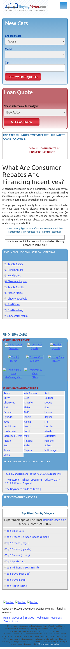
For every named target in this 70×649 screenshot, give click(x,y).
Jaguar (48, 417)
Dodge (48, 402)
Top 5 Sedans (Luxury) (17, 555)
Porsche (49, 440)
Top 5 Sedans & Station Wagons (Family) (27, 537)
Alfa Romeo (30, 393)
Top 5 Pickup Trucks (16, 586)
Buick (27, 397)
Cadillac (49, 397)
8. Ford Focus (12, 304)
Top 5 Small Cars (14, 530)
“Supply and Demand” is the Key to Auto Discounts (33, 473)
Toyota (28, 450)
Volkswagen (51, 450)
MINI (26, 435)
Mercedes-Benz (13, 435)
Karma (27, 421)
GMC (26, 412)
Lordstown (10, 431)
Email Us (29, 617)
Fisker (27, 407)
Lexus (27, 426)
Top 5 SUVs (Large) (15, 579)
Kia (46, 421)
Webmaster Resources (49, 617)
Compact (13, 348)
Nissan (7, 440)
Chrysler (29, 402)
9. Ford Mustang (14, 310)
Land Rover (10, 426)
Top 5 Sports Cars (15, 561)
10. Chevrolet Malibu (16, 316)
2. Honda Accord (14, 269)
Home (6, 617)
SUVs (35, 377)
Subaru (48, 445)
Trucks (13, 361)
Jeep (6, 421)
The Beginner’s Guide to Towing (23, 489)
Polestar (28, 440)
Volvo (7, 455)
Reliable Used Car (54, 519)
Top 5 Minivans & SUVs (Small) (22, 567)
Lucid (27, 431)
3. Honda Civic (13, 275)
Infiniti (27, 417)
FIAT (6, 407)
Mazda (48, 431)
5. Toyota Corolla (14, 287)
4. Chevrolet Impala (16, 281)
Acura (7, 393)
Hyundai (8, 417)
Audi (47, 393)
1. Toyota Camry (14, 264)
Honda (48, 412)
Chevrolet (9, 402)
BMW (7, 397)
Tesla (7, 450)
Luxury (56, 361)
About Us (17, 617)
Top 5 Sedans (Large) (17, 543)
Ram (6, 445)
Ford (47, 407)
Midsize (34, 361)
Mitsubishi (50, 435)
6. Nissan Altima (14, 292)
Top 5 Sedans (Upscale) (18, 549)
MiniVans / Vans (13, 377)
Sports (34, 348)
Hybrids (56, 348)
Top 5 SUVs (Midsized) (17, 573)
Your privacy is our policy (49, 644)
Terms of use (10, 621)
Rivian (27, 445)
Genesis (8, 412)
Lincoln (49, 426)
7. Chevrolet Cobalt (16, 298)
